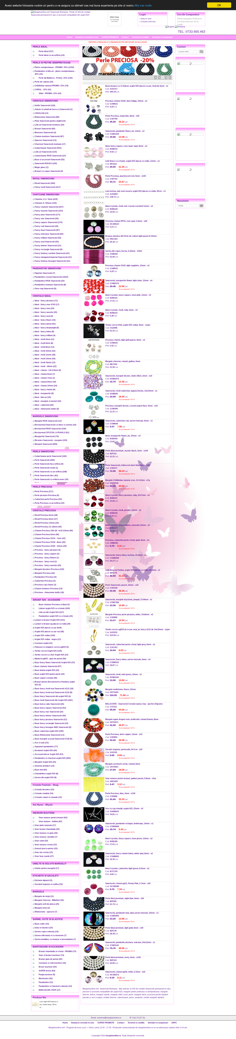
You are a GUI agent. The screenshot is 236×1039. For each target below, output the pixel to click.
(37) (49, 990)
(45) (50, 542)
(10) (48, 401)
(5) (46, 577)
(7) (45, 273)
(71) (46, 301)
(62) (46, 475)
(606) (46, 444)
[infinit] (190, 63)
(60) (45, 129)
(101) (50, 620)
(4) (45, 132)
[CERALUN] (190, 98)
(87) (49, 136)
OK (219, 5)
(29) (51, 546)
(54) (47, 242)
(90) (54, 530)
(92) (50, 159)
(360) (45, 183)
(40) (48, 527)
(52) (49, 884)
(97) (48, 666)
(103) (49, 211)
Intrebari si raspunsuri (162, 37)
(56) (50, 659)
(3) (45, 585)
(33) (55, 662)
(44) (45, 358)
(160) (51, 456)
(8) (48, 249)
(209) (54, 608)
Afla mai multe (143, 5)
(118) (45, 105)
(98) (47, 117)
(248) (51, 472)
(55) (48, 238)
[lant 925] (190, 134)
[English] (170, 27)
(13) (41, 113)
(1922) (51, 277)
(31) (46, 982)
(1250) (54, 67)
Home (69, 37)
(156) (45, 635)
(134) (46, 152)
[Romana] (180, 27)
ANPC (174, 1023)
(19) (44, 82)
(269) (45, 460)
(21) (48, 245)
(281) (54, 700)
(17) (50, 144)
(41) (43, 89)
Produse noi (39, 997)
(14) (52, 55)
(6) (45, 288)
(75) (57, 951)
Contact (125, 37)
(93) (48, 967)
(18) (49, 592)
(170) (48, 222)
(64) (47, 971)
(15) (50, 121)
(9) (47, 409)
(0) (49, 171)
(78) (51, 86)
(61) (45, 324)
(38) (45, 355)
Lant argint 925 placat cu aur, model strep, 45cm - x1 (48, 1004)
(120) (56, 78)
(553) (48, 148)
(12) (44, 339)
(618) (48, 628)
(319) (46, 203)
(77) (46, 746)
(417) (48, 187)
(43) (50, 538)
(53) (50, 708)
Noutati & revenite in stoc (87, 37)
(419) (46, 199)
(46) (47, 534)
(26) (47, 218)
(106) (50, 429)
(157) (46, 51)
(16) (45, 320)
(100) (46, 163)
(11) (43, 643)
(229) (49, 569)
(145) (48, 651)
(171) (47, 215)
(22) (45, 351)
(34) (44, 793)
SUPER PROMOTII (110, 37)
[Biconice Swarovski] (190, 169)
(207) (49, 207)
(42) (50, 93)
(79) (47, 436)
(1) (54, 109)
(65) (41, 770)
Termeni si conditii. (140, 37)
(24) (46, 386)
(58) (49, 631)
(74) (51, 955)
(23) (50, 156)
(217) (44, 491)
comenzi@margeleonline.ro (109, 1018)
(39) (46, 226)
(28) (46, 515)
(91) (52, 432)
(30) (51, 479)
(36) (49, 900)
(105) (51, 440)
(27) (46, 519)
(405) (53, 758)
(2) (47, 554)
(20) (49, 125)
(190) (49, 731)
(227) (51, 612)
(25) (49, 503)
